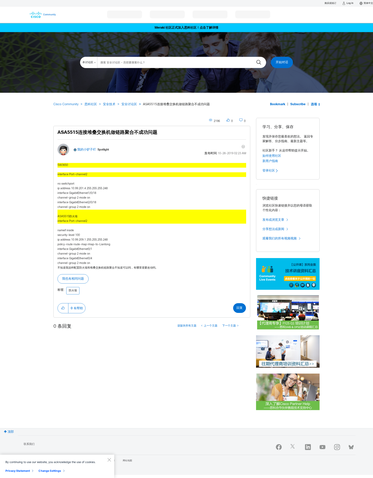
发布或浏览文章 (273, 220)
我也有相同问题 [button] (73, 278)
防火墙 (73, 290)
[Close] (109, 460)
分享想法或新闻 (273, 229)
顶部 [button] (11, 431)
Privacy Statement (17, 470)
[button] (62, 308)
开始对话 (282, 62)
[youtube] (322, 447)
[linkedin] (308, 447)
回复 (239, 307)
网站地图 (127, 461)
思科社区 (91, 104)
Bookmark (277, 104)
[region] (57, 466)
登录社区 (269, 170)
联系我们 (29, 444)
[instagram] (337, 447)
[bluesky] (351, 446)
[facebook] (279, 447)
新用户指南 (270, 161)
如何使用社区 (271, 156)
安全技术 (109, 104)
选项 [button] (314, 104)
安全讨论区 (129, 104)
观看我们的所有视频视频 (279, 238)
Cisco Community (65, 104)
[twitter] (293, 447)
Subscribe (298, 104)
